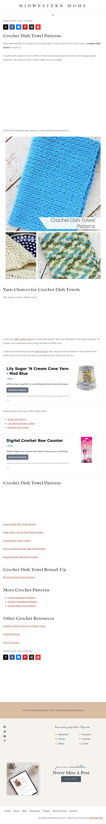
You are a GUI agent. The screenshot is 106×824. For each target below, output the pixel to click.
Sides (61, 743)
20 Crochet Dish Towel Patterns (19, 577)
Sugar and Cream (16, 419)
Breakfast (63, 734)
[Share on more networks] (31, 27)
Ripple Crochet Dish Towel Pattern (20, 557)
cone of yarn (41, 351)
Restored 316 (96, 818)
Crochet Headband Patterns (22, 601)
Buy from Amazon (17, 390)
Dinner (61, 739)
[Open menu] (53, 15)
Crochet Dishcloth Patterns (21, 597)
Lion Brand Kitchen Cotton (21, 423)
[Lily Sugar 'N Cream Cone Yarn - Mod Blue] (87, 391)
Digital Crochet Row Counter (34, 440)
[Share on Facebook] (12, 27)
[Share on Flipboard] (38, 27)
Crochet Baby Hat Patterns (21, 605)
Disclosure (34, 811)
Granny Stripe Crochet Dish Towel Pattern (24, 548)
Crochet (86, 739)
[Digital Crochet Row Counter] (87, 463)
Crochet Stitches (11, 634)
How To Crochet (11, 642)
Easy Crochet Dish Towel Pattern (20, 524)
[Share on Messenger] (18, 27)
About (16, 811)
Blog (24, 811)
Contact (73, 811)
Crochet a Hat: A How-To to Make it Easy (24, 626)
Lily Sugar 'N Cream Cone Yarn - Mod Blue (37, 371)
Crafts (85, 743)
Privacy (46, 811)
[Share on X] (5, 27)
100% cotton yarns (23, 339)
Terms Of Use (60, 811)
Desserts (86, 734)
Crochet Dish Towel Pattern (17, 540)
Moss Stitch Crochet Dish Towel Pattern (23, 532)
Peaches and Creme (18, 427)
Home (7, 811)
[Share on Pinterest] (25, 27)
